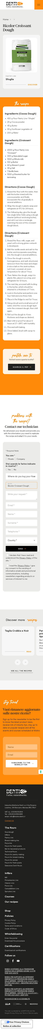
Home (5, 19)
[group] (18, 641)
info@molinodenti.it (17, 816)
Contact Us (9, 821)
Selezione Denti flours (13, 865)
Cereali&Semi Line (12, 889)
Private (11, 459)
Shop (8, 911)
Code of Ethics (11, 929)
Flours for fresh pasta (13, 846)
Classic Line (9, 883)
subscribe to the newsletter (20, 763)
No (15, 469)
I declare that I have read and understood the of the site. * (21, 558)
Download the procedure (15, 941)
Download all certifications (15, 950)
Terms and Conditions (13, 926)
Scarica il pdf (20, 367)
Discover (32, 85)
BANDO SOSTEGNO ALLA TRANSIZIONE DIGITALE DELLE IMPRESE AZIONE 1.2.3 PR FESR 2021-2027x (20, 971)
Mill (6, 877)
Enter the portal (11, 938)
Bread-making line (12, 840)
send (20, 549)
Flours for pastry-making (14, 854)
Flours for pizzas (11, 860)
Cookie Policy (10, 923)
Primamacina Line (11, 880)
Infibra (7, 835)
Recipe (10, 483)
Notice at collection (12, 1026)
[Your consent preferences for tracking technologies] (40, 771)
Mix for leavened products (15, 849)
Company (21, 459)
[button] (18, 662)
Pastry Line (9, 838)
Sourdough (9, 832)
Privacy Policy (25, 558)
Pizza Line (8, 886)
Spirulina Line (10, 891)
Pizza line (8, 843)
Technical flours (11, 852)
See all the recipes (21, 671)
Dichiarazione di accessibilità (17, 999)
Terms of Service (28, 1013)
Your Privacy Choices (19, 1022)
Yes (9, 469)
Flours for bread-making (14, 857)
